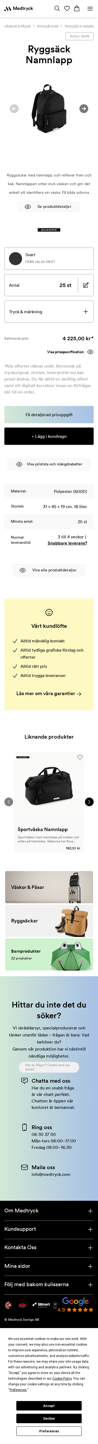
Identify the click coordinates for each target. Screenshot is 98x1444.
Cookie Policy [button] (62, 1378)
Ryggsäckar (47, 26)
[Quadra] (49, 230)
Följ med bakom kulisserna (36, 1284)
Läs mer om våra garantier (46, 693)
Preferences (49, 1431)
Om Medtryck (21, 1210)
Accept (49, 1406)
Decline (49, 1418)
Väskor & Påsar (17, 26)
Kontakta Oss (20, 1247)
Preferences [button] (18, 1390)
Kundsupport (20, 1229)
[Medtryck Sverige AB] (18, 8)
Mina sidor (17, 1266)
